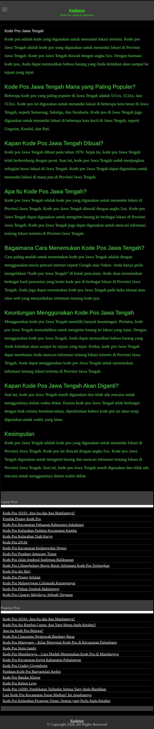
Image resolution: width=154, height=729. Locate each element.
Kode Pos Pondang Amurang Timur (30, 554)
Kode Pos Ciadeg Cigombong (25, 665)
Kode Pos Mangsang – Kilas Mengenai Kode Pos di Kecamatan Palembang (60, 642)
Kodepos (77, 10)
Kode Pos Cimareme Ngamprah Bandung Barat (39, 636)
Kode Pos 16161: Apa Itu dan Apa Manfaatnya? (39, 513)
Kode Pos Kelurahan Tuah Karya (27, 536)
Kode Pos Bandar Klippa (21, 677)
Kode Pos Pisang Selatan (21, 577)
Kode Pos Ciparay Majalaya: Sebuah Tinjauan (38, 595)
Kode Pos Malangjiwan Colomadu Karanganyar (39, 583)
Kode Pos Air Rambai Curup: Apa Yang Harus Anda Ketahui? (49, 625)
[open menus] (4, 10)
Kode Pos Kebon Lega (19, 683)
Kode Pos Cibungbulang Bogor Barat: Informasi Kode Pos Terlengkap (56, 565)
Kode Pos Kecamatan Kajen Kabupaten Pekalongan (42, 660)
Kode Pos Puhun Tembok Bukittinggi (31, 589)
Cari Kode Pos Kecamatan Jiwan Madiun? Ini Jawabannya (47, 695)
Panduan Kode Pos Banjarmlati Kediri (32, 671)
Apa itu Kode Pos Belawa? (23, 630)
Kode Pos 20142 (15, 542)
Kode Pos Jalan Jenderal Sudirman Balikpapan (38, 559)
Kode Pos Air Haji (16, 571)
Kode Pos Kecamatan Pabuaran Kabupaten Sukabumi (43, 524)
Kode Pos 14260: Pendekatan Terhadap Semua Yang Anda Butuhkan (54, 689)
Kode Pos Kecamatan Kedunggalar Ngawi (34, 548)
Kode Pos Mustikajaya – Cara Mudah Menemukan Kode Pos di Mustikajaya (61, 654)
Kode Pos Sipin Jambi (19, 648)
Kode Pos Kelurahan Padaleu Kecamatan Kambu (40, 530)
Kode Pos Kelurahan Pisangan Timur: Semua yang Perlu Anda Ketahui (56, 700)
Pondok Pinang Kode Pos (22, 519)
